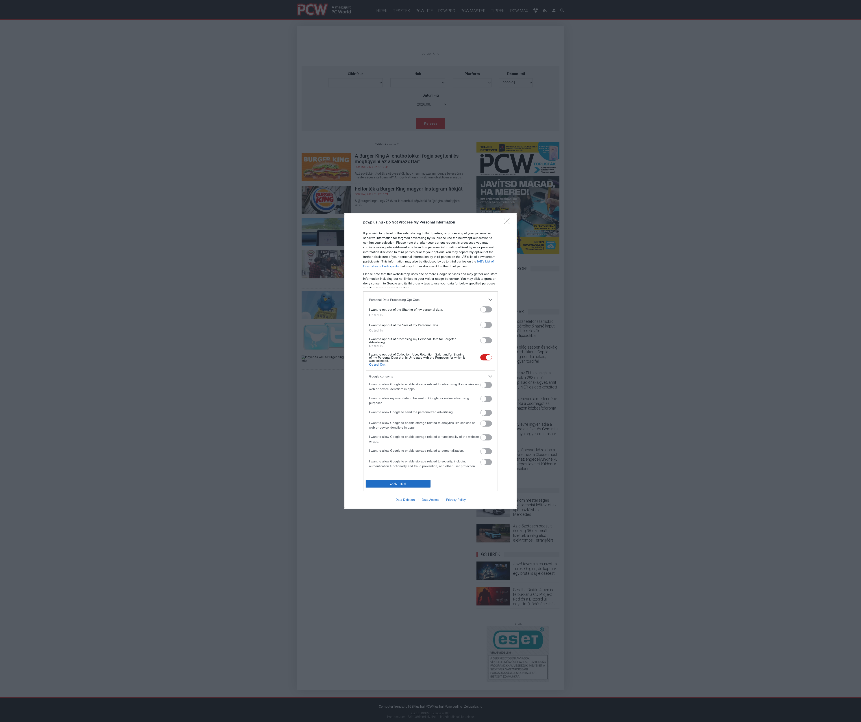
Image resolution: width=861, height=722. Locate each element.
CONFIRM (398, 484)
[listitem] (430, 299)
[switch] (486, 309)
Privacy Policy (456, 499)
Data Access (430, 499)
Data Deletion (405, 499)
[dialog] (430, 361)
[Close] (508, 222)
